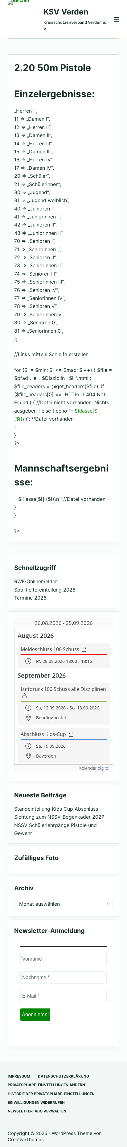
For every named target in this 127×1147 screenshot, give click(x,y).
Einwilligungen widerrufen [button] (36, 1102)
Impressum (19, 1076)
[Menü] (116, 19)
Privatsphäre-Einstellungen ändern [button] (46, 1085)
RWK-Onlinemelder (35, 581)
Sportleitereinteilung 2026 (45, 590)
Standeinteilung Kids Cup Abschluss (56, 809)
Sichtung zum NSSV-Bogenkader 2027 (59, 817)
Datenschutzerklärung (63, 1076)
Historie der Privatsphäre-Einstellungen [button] (51, 1093)
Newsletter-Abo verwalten (37, 1111)
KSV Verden (65, 11)
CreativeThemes (26, 1139)
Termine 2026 (30, 598)
